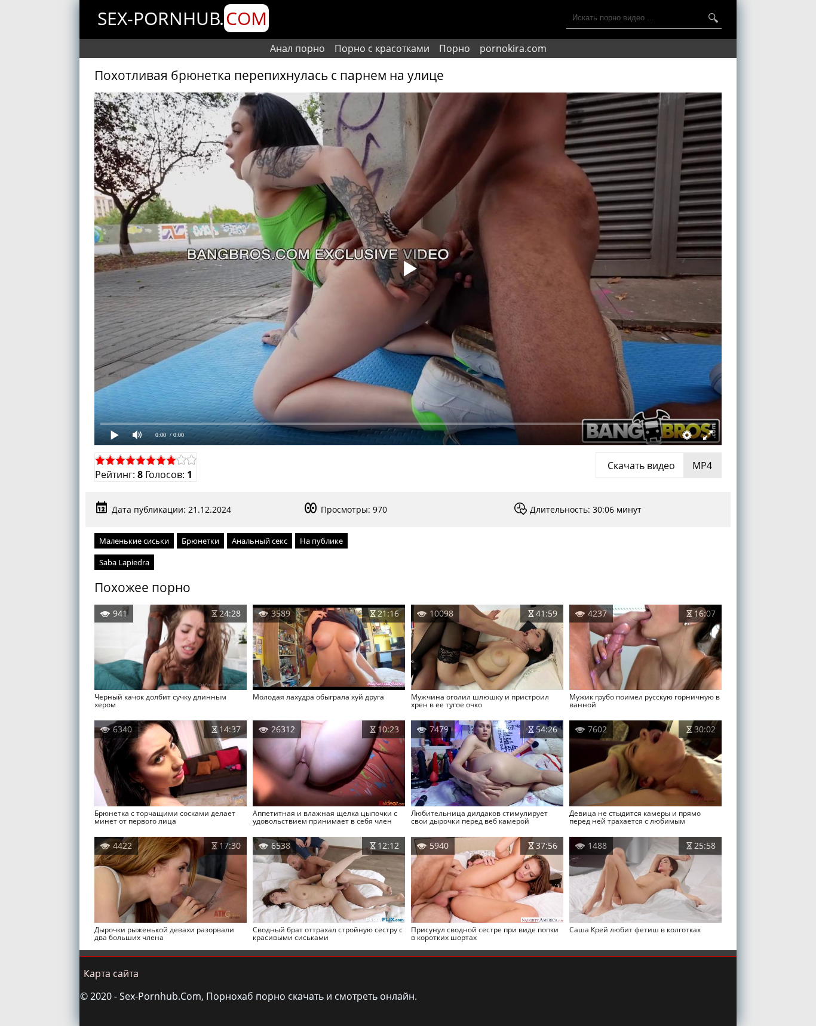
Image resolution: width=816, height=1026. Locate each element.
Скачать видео (658, 465)
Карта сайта (111, 973)
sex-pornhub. (182, 18)
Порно (454, 48)
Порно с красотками (382, 48)
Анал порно (297, 48)
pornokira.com (513, 48)
